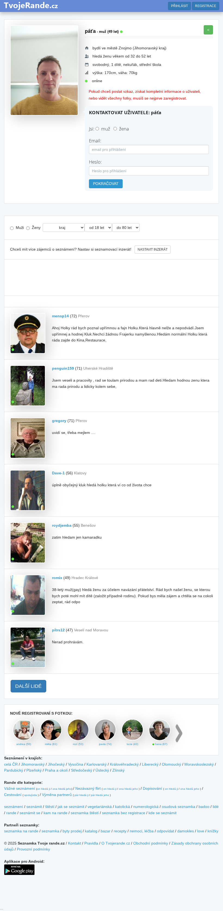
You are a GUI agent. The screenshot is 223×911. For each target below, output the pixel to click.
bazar (105, 831)
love (200, 831)
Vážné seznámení (19, 788)
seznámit (34, 806)
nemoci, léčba (142, 831)
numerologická (146, 806)
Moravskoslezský (199, 764)
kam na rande (55, 813)
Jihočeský (56, 764)
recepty (120, 831)
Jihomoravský (33, 764)
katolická (122, 806)
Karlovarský (96, 764)
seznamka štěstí (85, 813)
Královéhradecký (124, 764)
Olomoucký (171, 764)
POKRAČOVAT (106, 183)
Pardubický (13, 770)
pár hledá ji (81, 795)
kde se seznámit (162, 813)
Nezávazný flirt (88, 788)
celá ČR (11, 764)
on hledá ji (43, 788)
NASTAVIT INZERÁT (153, 249)
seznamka (50, 831)
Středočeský (81, 770)
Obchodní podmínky (150, 843)
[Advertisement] (111, 277)
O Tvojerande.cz (115, 843)
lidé (216, 806)
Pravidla (91, 843)
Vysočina (75, 764)
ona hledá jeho (62, 788)
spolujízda (30, 795)
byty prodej (72, 831)
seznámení (13, 806)
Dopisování (152, 788)
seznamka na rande (21, 831)
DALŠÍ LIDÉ (28, 686)
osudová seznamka (178, 806)
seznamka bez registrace (123, 813)
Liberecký (150, 764)
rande (11, 813)
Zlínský (118, 770)
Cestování (12, 794)
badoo (204, 806)
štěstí (49, 806)
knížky (212, 831)
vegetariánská (100, 806)
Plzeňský (34, 770)
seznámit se (30, 813)
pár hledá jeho (100, 795)
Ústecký (102, 770)
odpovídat (165, 831)
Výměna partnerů (57, 794)
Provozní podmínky (33, 849)
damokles (185, 831)
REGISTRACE (205, 6)
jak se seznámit (71, 806)
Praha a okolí (56, 770)
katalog (91, 831)
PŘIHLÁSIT (179, 6)
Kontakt (74, 843)
